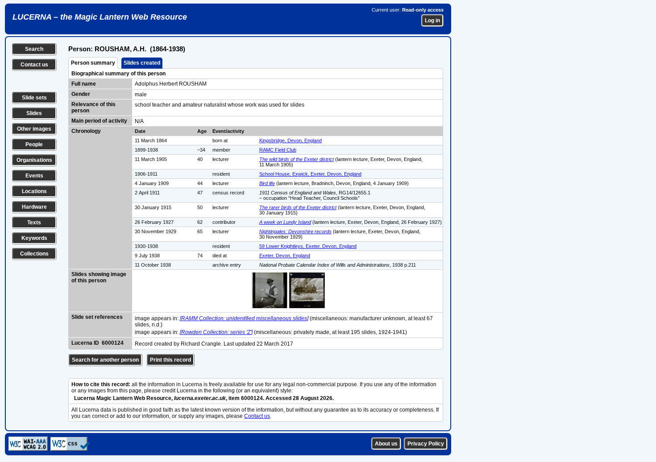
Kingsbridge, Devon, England (290, 140)
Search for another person (105, 360)
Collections (34, 254)
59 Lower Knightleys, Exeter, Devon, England (308, 246)
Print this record (170, 360)
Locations (34, 191)
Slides (34, 113)
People (34, 144)
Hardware (34, 207)
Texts (34, 222)
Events (34, 176)
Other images (34, 129)
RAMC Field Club (277, 150)
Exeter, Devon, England (284, 255)
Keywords (34, 238)
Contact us (34, 65)
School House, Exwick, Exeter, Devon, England (310, 174)
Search (34, 49)
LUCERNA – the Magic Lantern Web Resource (99, 16)
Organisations (34, 160)
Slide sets (34, 98)
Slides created (142, 63)
